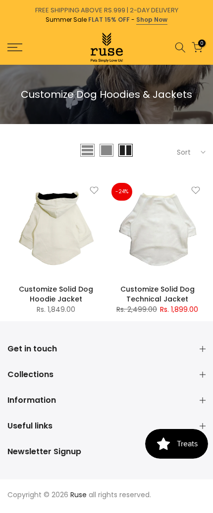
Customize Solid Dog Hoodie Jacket (56, 294)
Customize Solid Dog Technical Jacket (157, 294)
